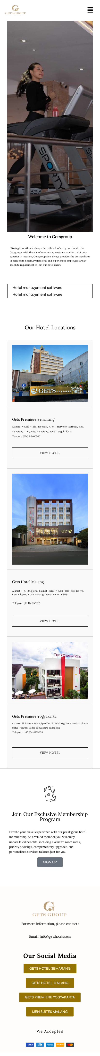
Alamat (16, 426)
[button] (90, 10)
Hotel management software (37, 287)
